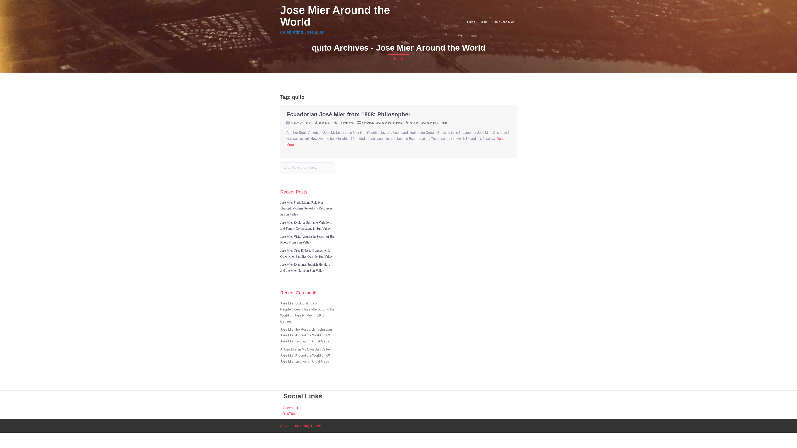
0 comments (346, 122)
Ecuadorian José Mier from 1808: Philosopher (348, 114)
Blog (484, 21)
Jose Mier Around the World (335, 16)
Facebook (290, 408)
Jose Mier (324, 122)
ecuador (414, 122)
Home (471, 21)
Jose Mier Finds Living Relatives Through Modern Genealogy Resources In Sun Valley (306, 208)
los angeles (395, 122)
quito (444, 122)
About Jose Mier (503, 21)
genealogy (368, 122)
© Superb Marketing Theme (300, 426)
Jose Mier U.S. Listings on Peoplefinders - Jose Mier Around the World (307, 309)
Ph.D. (436, 122)
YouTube (290, 413)
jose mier (381, 122)
